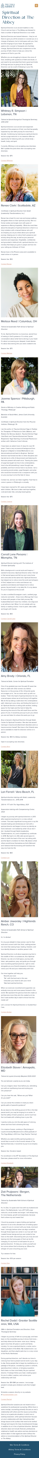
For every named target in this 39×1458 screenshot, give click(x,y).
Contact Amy (5, 747)
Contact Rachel (6, 1399)
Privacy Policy (19, 1454)
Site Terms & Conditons (19, 1445)
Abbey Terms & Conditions (19, 1449)
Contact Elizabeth (7, 1163)
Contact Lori (5, 858)
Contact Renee (6, 264)
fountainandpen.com (10, 1395)
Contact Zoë (5, 1263)
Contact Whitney (7, 161)
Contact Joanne (6, 502)
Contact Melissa (6, 353)
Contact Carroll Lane (8, 619)
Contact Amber (6, 1012)
